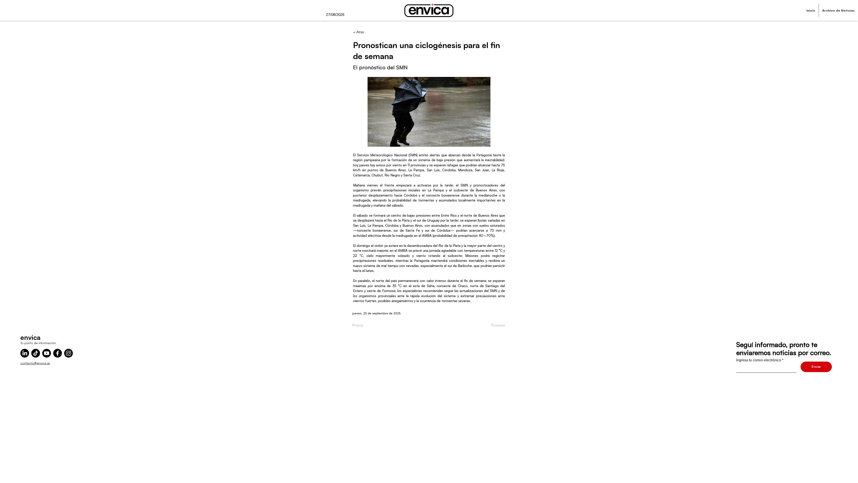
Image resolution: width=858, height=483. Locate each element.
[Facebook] (57, 353)
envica (30, 337)
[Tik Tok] (35, 353)
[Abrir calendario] (353, 15)
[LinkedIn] (24, 353)
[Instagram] (68, 353)
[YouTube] (46, 353)
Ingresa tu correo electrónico (758, 360)
